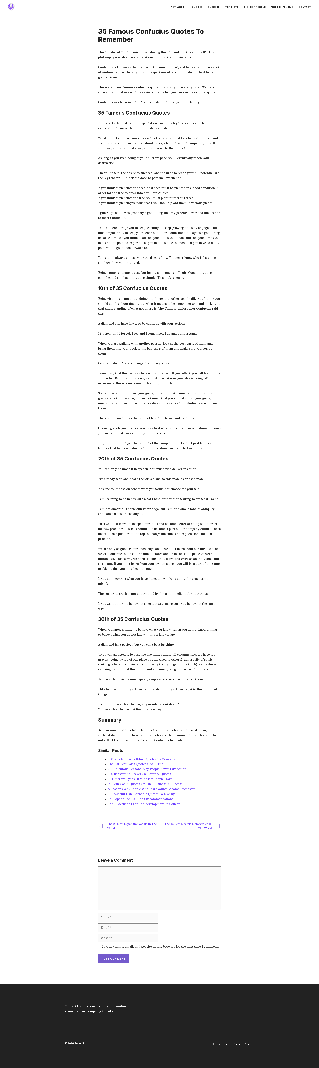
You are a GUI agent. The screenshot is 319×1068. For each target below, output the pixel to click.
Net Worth (178, 7)
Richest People (255, 7)
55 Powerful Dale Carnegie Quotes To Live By (141, 794)
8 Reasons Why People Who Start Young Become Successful (152, 789)
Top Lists (232, 7)
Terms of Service (243, 1044)
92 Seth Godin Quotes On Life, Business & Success (145, 784)
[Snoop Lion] (11, 7)
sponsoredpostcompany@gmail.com (92, 1011)
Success (214, 7)
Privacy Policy (221, 1044)
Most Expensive (282, 7)
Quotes (197, 7)
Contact (305, 7)
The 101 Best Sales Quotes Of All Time (135, 764)
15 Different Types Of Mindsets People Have (140, 779)
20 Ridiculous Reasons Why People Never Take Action (147, 769)
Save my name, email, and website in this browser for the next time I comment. (160, 946)
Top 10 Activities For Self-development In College (144, 804)
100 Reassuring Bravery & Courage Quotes (139, 774)
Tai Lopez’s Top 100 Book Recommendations (140, 799)
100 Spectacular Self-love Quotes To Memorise (142, 759)
